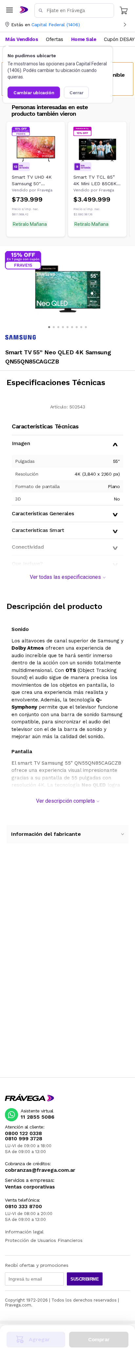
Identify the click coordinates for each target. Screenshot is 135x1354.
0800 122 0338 (23, 1133)
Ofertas (54, 39)
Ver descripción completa (65, 801)
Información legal (24, 1231)
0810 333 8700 (23, 1206)
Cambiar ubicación (33, 92)
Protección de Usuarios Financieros (44, 1240)
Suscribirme (84, 1279)
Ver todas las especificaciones (65, 577)
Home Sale (83, 39)
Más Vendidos (21, 39)
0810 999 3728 (23, 1138)
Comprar (98, 1339)
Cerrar (76, 92)
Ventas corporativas (30, 1187)
